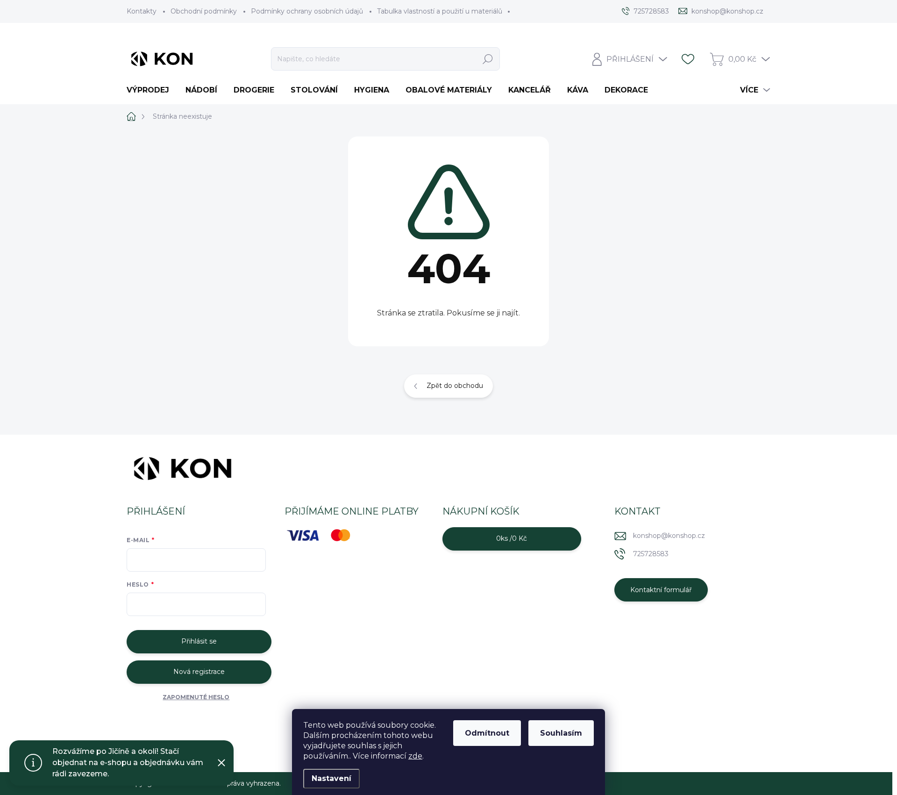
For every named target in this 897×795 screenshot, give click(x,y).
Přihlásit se (199, 641)
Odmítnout (487, 733)
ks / (511, 538)
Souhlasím (561, 733)
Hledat (488, 59)
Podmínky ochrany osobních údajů (307, 11)
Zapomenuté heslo (196, 697)
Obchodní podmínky (204, 11)
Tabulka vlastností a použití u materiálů (439, 11)
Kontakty (142, 11)
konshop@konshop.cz (669, 535)
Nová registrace (199, 671)
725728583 (651, 554)
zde (415, 756)
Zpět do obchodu (455, 385)
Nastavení (331, 778)
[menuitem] (151, 90)
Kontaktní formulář (661, 590)
